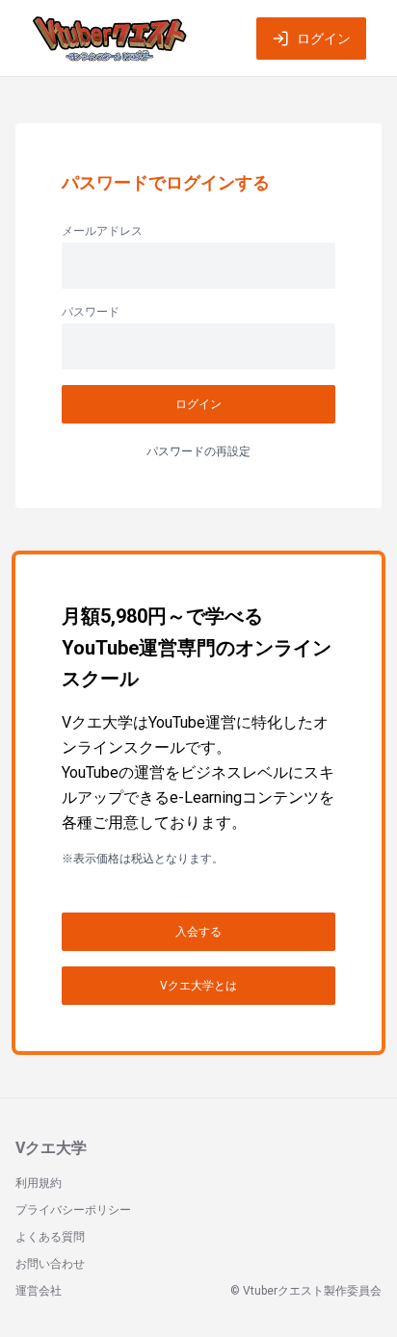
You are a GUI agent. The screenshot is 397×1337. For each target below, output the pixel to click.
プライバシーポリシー (73, 1210)
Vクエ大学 (51, 1148)
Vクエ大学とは (198, 985)
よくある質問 (50, 1237)
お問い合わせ (50, 1264)
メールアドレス (102, 231)
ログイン (324, 38)
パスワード (90, 312)
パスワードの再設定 (198, 451)
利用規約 (38, 1183)
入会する (198, 931)
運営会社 (38, 1291)
